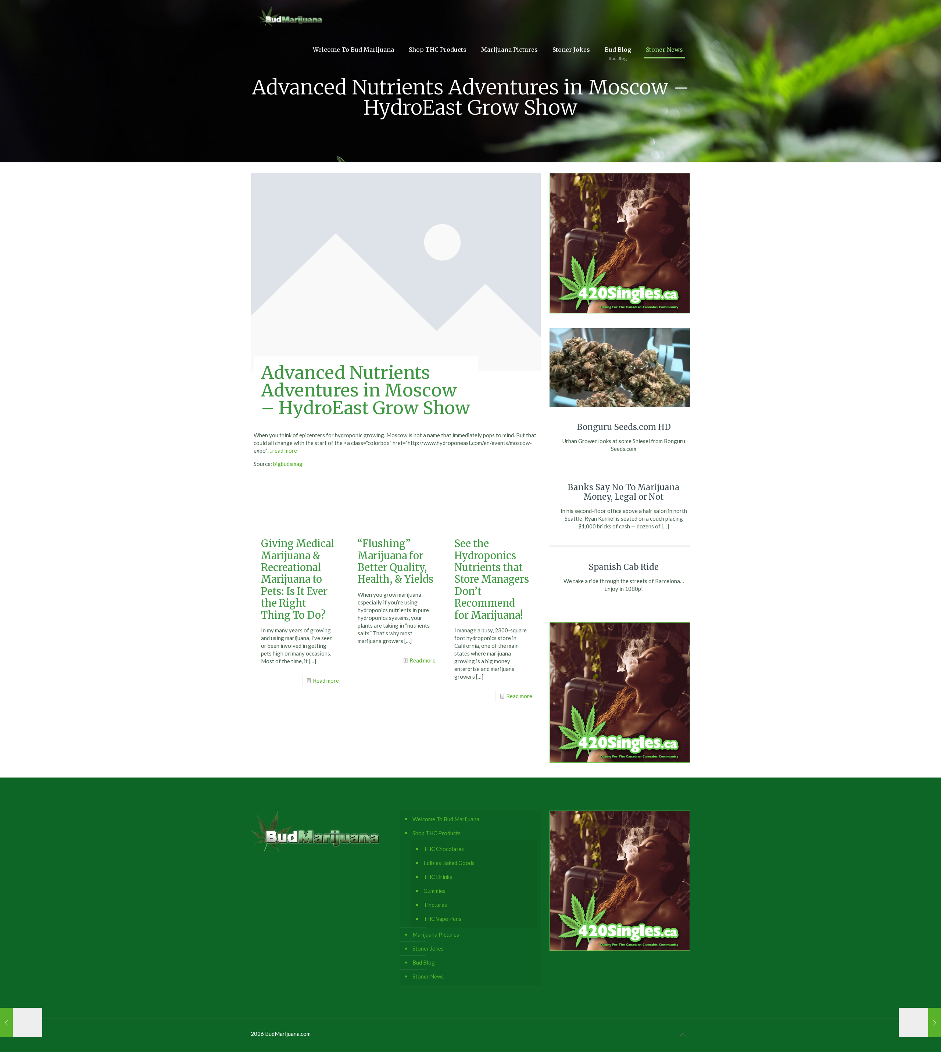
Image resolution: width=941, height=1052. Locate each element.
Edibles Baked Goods (449, 862)
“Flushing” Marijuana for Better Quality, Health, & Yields (395, 561)
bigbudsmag (288, 463)
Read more (326, 680)
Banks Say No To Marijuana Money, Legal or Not (624, 492)
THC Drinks (437, 876)
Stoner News (428, 976)
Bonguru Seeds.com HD (624, 427)
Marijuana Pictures (435, 934)
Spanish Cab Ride (623, 567)
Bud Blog (423, 962)
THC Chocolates (443, 848)
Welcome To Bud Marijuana (445, 819)
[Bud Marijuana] (290, 16)
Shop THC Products (436, 833)
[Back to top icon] (682, 1034)
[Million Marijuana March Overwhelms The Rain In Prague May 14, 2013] (21, 1022)
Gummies (434, 890)
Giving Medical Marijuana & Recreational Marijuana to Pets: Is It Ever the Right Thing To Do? (297, 579)
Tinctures (435, 904)
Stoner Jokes (428, 948)
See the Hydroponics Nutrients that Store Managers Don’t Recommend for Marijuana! (491, 579)
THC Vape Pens (442, 918)
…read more (282, 450)
